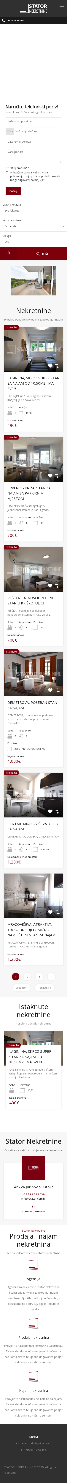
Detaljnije (33, 363)
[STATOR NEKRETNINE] (33, 11)
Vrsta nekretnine (12, 220)
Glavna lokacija (12, 204)
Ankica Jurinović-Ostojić (33, 1187)
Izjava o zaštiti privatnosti (34, 1443)
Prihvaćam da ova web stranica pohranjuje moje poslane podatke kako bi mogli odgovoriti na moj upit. (35, 176)
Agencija (33, 1279)
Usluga (7, 236)
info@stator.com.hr (33, 1198)
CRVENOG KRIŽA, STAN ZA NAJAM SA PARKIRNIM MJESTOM (29, 493)
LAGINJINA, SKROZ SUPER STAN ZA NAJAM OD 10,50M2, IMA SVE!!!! (33, 383)
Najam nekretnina (33, 1390)
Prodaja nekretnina (33, 1337)
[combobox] (10, 131)
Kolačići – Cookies (35, 1449)
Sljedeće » (22, 987)
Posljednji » (45, 987)
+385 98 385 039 (16, 20)
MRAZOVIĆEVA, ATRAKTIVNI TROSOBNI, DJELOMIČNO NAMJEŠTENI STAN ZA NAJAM (31, 929)
